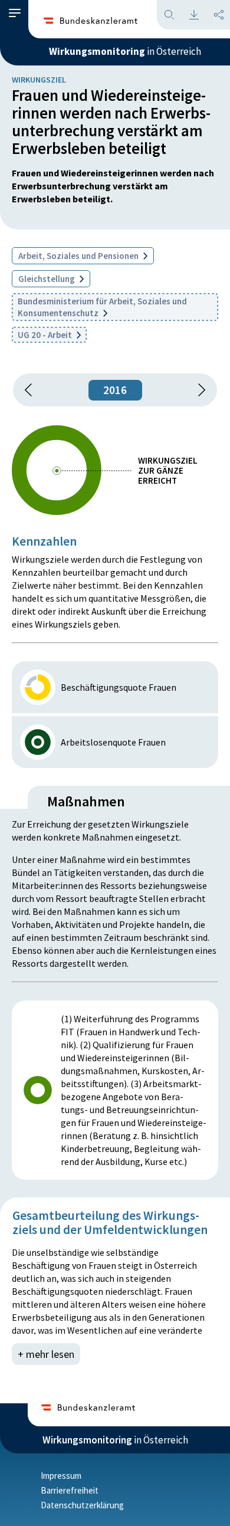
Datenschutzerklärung (82, 1505)
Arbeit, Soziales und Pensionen (79, 255)
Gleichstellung (47, 278)
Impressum (61, 1475)
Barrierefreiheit (69, 1490)
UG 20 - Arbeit (46, 334)
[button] (14, 13)
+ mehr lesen (46, 1354)
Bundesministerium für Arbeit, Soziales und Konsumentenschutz (102, 307)
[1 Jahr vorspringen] (197, 390)
